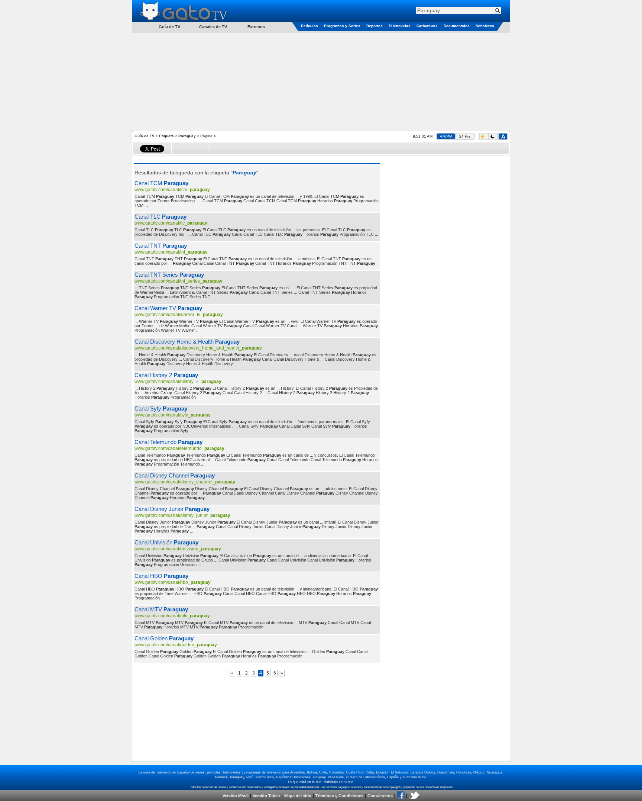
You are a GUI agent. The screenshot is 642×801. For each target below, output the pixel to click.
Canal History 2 (166, 375)
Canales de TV (213, 27)
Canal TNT (160, 245)
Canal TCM (161, 183)
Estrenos (256, 27)
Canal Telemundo (168, 442)
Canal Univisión (166, 542)
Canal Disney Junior (172, 509)
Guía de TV (144, 136)
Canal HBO (161, 576)
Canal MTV (161, 609)
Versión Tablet (266, 796)
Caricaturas (427, 26)
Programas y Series (342, 26)
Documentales (457, 26)
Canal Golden (164, 638)
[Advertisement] (321, 81)
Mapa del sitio (297, 796)
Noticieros (485, 26)
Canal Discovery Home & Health (187, 341)
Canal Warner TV (168, 308)
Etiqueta (166, 136)
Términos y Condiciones (339, 796)
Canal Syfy (160, 408)
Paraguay (187, 136)
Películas (309, 26)
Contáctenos (380, 796)
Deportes (374, 26)
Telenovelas (400, 26)
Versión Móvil (236, 796)
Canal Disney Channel (174, 475)
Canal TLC (160, 216)
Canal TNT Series (169, 274)
